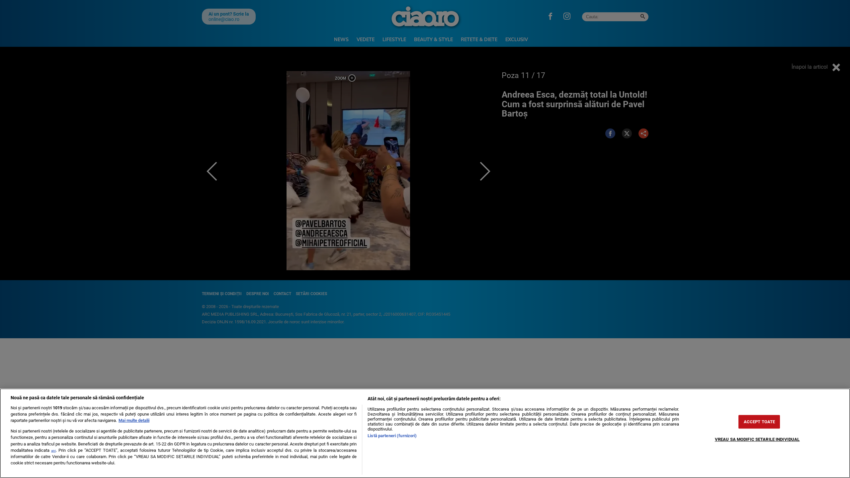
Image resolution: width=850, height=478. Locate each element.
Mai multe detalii (134, 420)
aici (53, 450)
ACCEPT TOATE (759, 421)
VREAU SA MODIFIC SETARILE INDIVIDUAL (757, 439)
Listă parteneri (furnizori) (392, 435)
